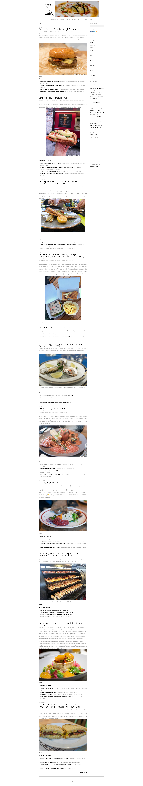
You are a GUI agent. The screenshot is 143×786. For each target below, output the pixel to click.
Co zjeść (69, 31)
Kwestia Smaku (93, 155)
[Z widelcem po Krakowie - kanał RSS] (96, 32)
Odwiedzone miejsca (65, 19)
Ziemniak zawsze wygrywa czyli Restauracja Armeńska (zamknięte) (54, 758)
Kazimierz (79, 100)
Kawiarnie (56, 348)
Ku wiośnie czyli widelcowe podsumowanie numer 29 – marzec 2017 (54, 616)
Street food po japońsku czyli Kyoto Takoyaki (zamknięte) (52, 91)
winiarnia (67, 351)
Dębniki (72, 31)
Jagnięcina (70, 100)
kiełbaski (58, 559)
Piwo (96, 121)
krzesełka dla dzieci (45, 101)
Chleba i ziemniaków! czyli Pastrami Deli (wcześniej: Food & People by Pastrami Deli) (57, 244)
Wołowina (56, 187)
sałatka (55, 629)
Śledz (59, 629)
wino (53, 187)
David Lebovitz (93, 152)
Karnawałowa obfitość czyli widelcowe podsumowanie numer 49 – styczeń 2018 (56, 395)
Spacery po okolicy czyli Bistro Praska (48, 692)
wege (61, 351)
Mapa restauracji (76, 19)
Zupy (78, 486)
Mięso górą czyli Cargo (45, 239)
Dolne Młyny (64, 485)
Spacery (91, 67)
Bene (51, 415)
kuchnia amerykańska (73, 186)
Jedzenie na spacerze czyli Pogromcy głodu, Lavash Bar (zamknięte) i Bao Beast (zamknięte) (59, 167)
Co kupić (83, 557)
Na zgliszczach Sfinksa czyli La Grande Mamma (50, 242)
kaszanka (80, 627)
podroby (45, 629)
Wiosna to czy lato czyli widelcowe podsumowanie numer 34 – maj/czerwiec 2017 (57, 612)
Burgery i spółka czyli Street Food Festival (49, 89)
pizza (40, 351)
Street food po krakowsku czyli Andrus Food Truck (51, 81)
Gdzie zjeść (77, 31)
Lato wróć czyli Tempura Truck (53, 97)
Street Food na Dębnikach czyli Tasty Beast (59, 29)
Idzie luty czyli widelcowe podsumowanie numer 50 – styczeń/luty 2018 (61, 345)
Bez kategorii (92, 40)
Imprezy (47, 348)
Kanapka (76, 100)
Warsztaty (69, 348)
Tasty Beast (65, 37)
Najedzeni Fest (71, 350)
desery (60, 186)
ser (83, 31)
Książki (91, 55)
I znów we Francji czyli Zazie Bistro (47, 468)
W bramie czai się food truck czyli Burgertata (49, 171)
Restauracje (53, 186)
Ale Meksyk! (92, 139)
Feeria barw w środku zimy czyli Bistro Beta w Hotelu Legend (60, 623)
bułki (66, 31)
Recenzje (51, 100)
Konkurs (91, 50)
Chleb (67, 410)
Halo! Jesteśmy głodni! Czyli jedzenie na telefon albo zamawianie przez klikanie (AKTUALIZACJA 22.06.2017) (62, 330)
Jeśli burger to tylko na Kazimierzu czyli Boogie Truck (51, 173)
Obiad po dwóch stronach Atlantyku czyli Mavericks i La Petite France (58, 182)
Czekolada (65, 627)
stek (49, 187)
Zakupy (74, 348)
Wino (57, 186)
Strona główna (54, 19)
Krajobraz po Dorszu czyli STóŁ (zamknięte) (49, 547)
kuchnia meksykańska (81, 186)
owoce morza (51, 101)
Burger (59, 31)
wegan (59, 351)
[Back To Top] (71, 781)
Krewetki (40, 101)
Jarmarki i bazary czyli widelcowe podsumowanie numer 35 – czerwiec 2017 (56, 614)
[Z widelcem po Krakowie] (71, 16)
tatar (61, 486)
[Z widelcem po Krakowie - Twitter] (94, 32)
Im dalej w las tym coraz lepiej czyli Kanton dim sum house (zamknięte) (55, 336)
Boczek (56, 31)
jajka (67, 258)
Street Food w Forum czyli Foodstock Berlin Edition (51, 85)
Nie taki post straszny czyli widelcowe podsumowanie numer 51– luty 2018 (55, 397)
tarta (59, 486)
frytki (74, 31)
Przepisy (91, 60)
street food (61, 101)
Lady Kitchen (92, 143)
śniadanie (61, 412)
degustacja (79, 348)
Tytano (63, 486)
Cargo (42, 489)
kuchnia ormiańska (51, 260)
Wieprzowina (63, 260)
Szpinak (56, 486)
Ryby (47, 187)
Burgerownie (63, 31)
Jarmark (52, 559)
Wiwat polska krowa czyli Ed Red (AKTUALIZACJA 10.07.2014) (52, 543)
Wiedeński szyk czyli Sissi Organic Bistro (48, 688)
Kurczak (93, 119)
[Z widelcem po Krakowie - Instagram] (93, 32)
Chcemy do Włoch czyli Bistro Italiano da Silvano (50, 470)
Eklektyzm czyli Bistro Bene (52, 408)
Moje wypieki (92, 158)
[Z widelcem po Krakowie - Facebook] (90, 32)
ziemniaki (64, 101)
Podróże (91, 57)
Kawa (40, 350)
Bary (45, 31)
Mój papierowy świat (94, 161)
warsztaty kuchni (54, 351)
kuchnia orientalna (44, 260)
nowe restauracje (77, 350)
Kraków (47, 31)
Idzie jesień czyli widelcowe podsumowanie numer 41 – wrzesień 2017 (54, 400)
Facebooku (61, 716)
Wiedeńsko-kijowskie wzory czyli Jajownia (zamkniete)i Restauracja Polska (55, 764)
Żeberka (66, 260)
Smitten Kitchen (93, 149)
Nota (45, 415)
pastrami (50, 412)
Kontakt (91, 19)
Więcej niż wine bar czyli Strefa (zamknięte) (49, 539)
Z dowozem (52, 31)
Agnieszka (41, 31)
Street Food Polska (94, 146)
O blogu (85, 19)
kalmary (73, 100)
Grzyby (61, 258)
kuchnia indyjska (54, 350)
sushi (51, 187)
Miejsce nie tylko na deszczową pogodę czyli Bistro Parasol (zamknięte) (55, 464)
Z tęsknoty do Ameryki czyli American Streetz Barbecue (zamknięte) (54, 474)
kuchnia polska (79, 559)
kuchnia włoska (66, 350)
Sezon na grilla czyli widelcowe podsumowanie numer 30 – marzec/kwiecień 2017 (57, 248)
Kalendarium (51, 348)
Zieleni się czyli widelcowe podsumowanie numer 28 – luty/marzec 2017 (55, 402)
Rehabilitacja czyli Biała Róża (46, 694)
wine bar (64, 351)
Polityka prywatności (94, 166)
